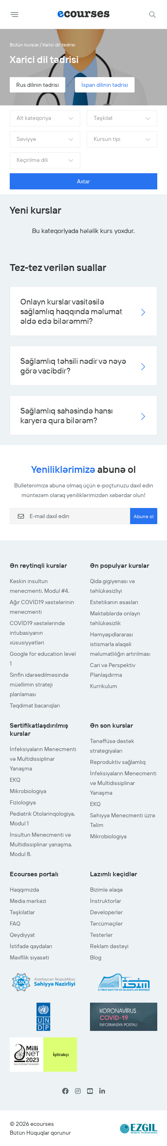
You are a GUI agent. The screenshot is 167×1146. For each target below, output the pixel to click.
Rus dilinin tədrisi (37, 84)
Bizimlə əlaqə (106, 889)
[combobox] (45, 118)
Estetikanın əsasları (114, 602)
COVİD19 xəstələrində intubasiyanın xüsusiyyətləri (37, 632)
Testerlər (101, 934)
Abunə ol (144, 516)
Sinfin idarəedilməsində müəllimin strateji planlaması (39, 684)
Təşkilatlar (22, 912)
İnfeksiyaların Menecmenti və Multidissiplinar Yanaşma (43, 758)
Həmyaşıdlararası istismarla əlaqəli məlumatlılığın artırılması (120, 644)
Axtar (83, 181)
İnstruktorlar (105, 901)
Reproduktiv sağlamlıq (118, 762)
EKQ (15, 779)
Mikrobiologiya (28, 791)
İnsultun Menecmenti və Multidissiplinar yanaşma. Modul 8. (41, 844)
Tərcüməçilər (106, 923)
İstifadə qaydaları (31, 946)
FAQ (15, 923)
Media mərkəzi (28, 901)
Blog (95, 957)
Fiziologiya (23, 802)
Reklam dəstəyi (109, 946)
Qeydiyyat (22, 934)
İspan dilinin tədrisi (104, 84)
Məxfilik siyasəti (29, 957)
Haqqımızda (24, 889)
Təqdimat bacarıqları (35, 705)
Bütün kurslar (24, 45)
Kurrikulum (103, 686)
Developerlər (106, 912)
